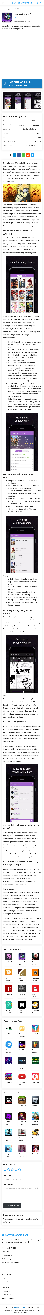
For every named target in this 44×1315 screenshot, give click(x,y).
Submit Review (12, 1205)
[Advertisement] (22, 55)
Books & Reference (19, 9)
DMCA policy (6, 1259)
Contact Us (6, 1252)
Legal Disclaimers (8, 1298)
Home (4, 9)
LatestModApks (19, 1307)
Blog (3, 1278)
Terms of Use (7, 1295)
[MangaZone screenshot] (8, 100)
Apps (9, 9)
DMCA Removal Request (11, 1262)
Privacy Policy (7, 1255)
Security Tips (6, 1291)
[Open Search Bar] (41, 3)
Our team (5, 1281)
